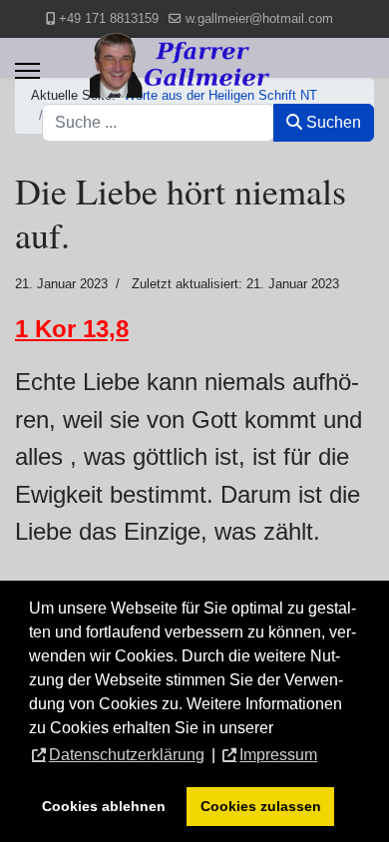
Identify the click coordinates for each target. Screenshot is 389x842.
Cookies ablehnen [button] (104, 806)
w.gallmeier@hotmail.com (259, 19)
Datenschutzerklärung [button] (126, 754)
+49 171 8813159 (109, 19)
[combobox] (158, 123)
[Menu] (27, 71)
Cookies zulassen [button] (260, 806)
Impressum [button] (278, 754)
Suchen (331, 122)
